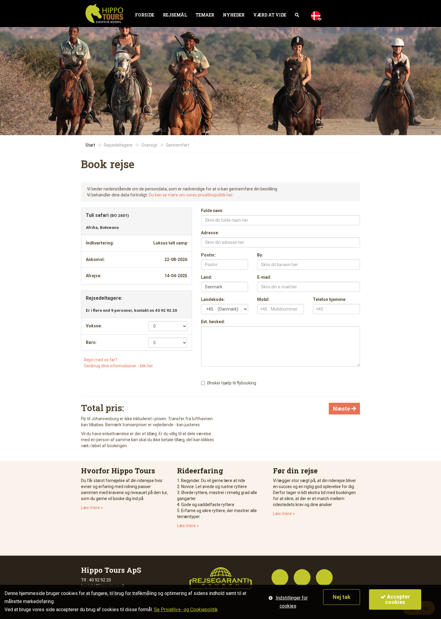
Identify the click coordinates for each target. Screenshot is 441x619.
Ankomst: (95, 259)
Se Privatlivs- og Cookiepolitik (186, 609)
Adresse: (210, 232)
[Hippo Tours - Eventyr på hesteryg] (104, 13)
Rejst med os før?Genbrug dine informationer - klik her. (119, 362)
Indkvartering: (100, 243)
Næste (344, 408)
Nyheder (233, 15)
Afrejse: (93, 275)
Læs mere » (92, 507)
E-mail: (264, 277)
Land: (206, 277)
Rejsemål (175, 15)
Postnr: (208, 255)
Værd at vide (269, 15)
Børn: (91, 342)
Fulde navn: (212, 210)
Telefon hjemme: (329, 299)
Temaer (205, 15)
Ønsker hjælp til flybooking (231, 383)
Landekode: (213, 299)
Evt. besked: (213, 321)
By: (260, 255)
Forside (144, 15)
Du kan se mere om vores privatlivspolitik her (190, 195)
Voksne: (94, 325)
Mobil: (263, 299)
